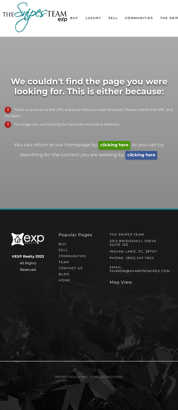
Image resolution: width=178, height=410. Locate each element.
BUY (63, 244)
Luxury (93, 18)
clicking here (114, 145)
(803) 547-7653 (140, 258)
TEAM (64, 262)
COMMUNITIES (72, 256)
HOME (64, 280)
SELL (63, 250)
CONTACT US (71, 268)
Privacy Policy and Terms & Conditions (89, 377)
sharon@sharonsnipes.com (140, 271)
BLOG (64, 274)
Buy (74, 18)
